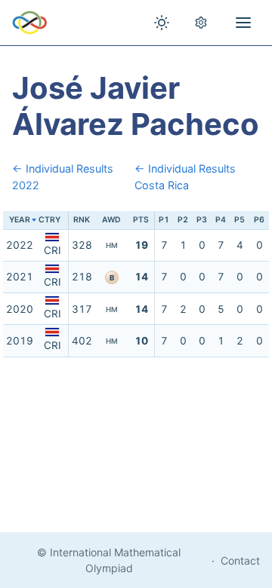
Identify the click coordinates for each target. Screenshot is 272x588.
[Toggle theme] (161, 22)
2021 (19, 277)
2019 (19, 341)
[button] (52, 220)
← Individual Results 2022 (62, 176)
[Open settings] (201, 22)
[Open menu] (243, 22)
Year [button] (19, 220)
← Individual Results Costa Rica (185, 176)
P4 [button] (220, 220)
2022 (19, 245)
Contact (240, 560)
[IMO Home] (30, 23)
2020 (19, 309)
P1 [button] (164, 220)
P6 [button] (259, 220)
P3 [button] (201, 220)
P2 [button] (183, 220)
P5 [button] (239, 220)
